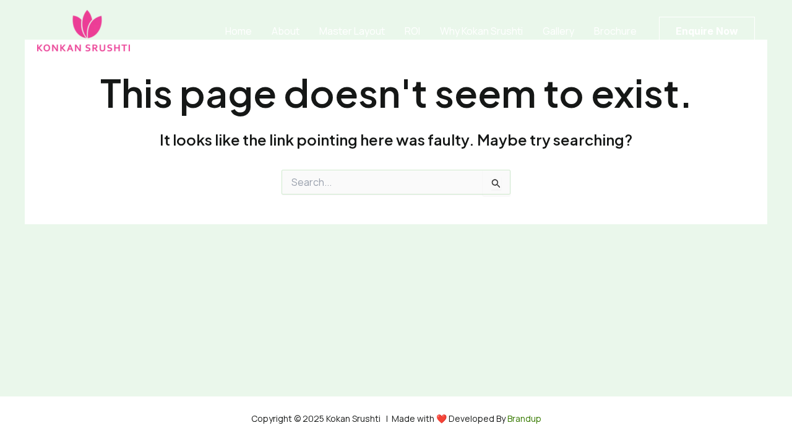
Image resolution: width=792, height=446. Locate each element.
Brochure (615, 31)
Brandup (523, 418)
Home (238, 31)
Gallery (558, 31)
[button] (707, 31)
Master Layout (352, 31)
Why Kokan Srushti (481, 31)
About (285, 31)
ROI (412, 31)
